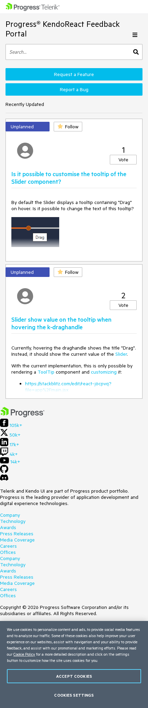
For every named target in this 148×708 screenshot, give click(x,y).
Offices (8, 552)
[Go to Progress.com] (22, 415)
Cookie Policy (24, 654)
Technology (12, 521)
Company (10, 515)
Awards (8, 527)
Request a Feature (74, 74)
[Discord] (4, 479)
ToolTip (46, 372)
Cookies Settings (74, 695)
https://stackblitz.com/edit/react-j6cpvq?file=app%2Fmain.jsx (68, 386)
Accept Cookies (74, 676)
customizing (104, 372)
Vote (123, 160)
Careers (8, 546)
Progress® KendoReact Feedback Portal (63, 29)
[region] (74, 664)
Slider (121, 354)
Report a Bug (74, 89)
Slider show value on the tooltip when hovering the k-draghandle (61, 323)
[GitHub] (4, 471)
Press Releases (16, 533)
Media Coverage (17, 540)
